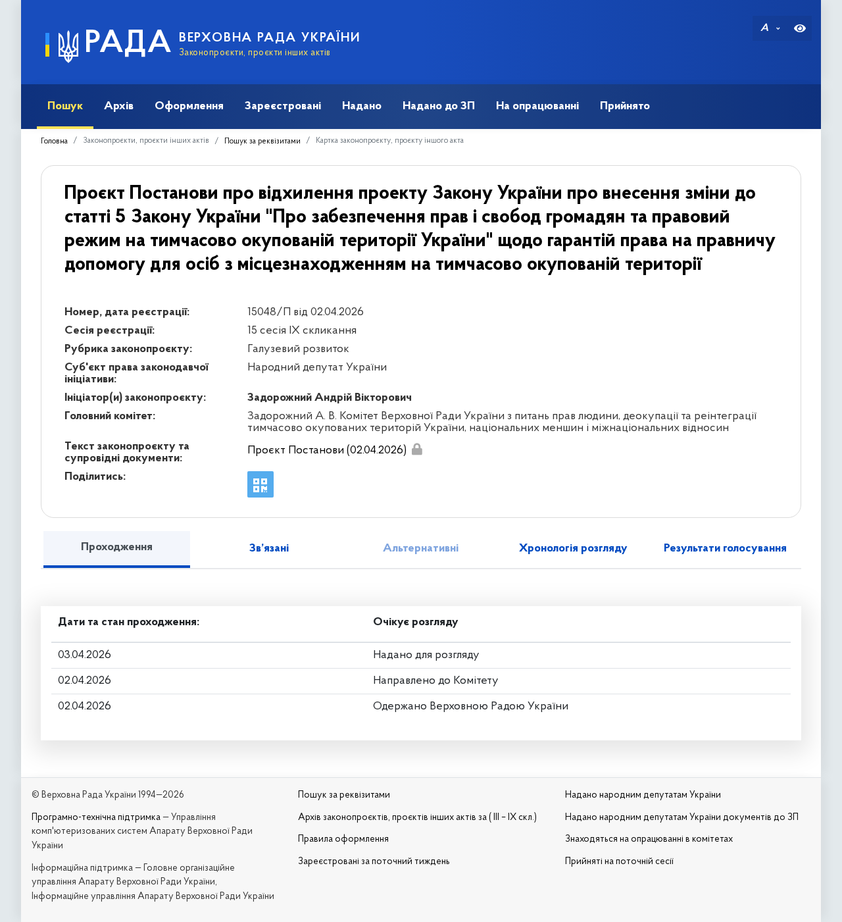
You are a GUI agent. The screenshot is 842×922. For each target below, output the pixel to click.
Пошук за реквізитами (262, 141)
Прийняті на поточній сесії (619, 862)
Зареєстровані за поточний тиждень (374, 862)
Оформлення (189, 106)
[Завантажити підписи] (416, 449)
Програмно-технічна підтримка (96, 818)
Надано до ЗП (439, 106)
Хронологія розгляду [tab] (573, 549)
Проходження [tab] (117, 547)
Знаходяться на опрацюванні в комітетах (649, 839)
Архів (119, 106)
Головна (54, 141)
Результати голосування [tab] (725, 549)
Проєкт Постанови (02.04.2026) (327, 451)
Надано (362, 106)
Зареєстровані (283, 106)
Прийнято (625, 106)
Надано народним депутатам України (643, 795)
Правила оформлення (343, 839)
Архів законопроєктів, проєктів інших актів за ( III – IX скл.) (417, 818)
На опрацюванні (537, 106)
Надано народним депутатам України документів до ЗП (682, 818)
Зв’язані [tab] (269, 549)
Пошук (65, 106)
